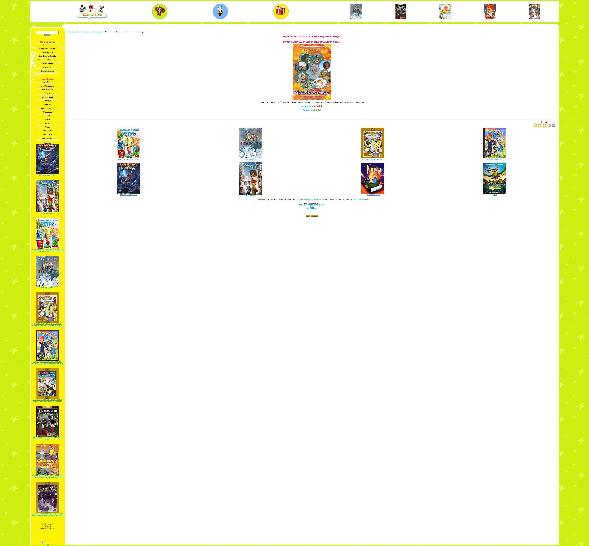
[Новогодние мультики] (281, 11)
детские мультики (362, 199)
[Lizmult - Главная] (92, 18)
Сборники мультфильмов (93, 32)
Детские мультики (75, 32)
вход (47, 544)
